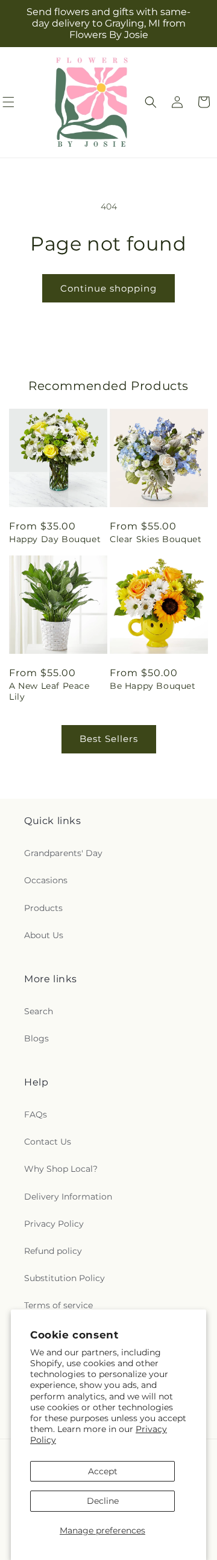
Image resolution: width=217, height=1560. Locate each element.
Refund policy (53, 1250)
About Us (43, 935)
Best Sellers (109, 738)
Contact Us (47, 1141)
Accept (103, 1471)
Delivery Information (68, 1196)
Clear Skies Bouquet (155, 539)
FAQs (35, 1114)
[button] (150, 102)
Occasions (46, 880)
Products (43, 908)
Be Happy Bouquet (153, 685)
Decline (103, 1500)
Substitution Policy (64, 1278)
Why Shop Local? (61, 1168)
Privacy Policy (54, 1223)
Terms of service (58, 1305)
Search (38, 1011)
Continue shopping (108, 288)
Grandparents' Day (63, 853)
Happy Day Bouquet (55, 539)
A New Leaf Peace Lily (49, 691)
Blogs (36, 1038)
